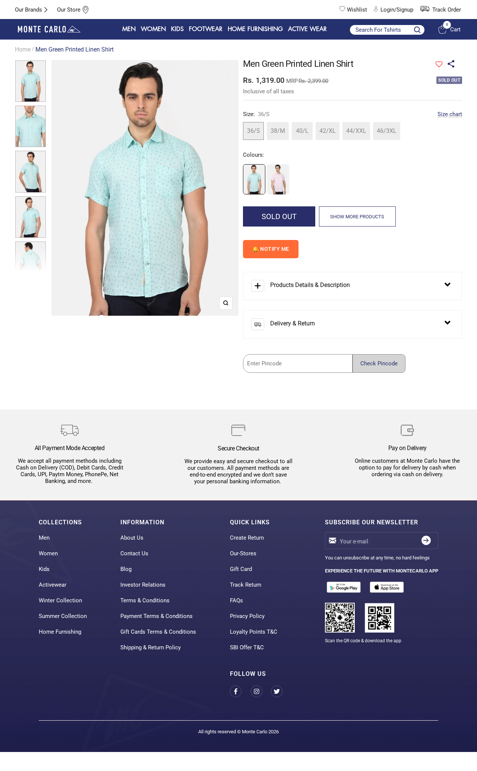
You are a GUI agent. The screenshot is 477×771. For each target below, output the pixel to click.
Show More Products (357, 216)
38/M (278, 130)
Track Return (245, 584)
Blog (126, 569)
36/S (253, 130)
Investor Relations (142, 584)
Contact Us (134, 553)
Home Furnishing (60, 631)
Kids (44, 569)
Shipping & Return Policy (150, 647)
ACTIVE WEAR (307, 29)
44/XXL (356, 130)
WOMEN (153, 29)
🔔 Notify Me (270, 249)
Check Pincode (379, 363)
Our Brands (28, 9)
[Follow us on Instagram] (260, 691)
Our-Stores (243, 553)
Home (23, 49)
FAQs (236, 600)
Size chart (449, 114)
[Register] (426, 540)
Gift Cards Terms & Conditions (158, 631)
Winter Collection (60, 600)
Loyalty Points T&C (253, 631)
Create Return (247, 537)
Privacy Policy (247, 616)
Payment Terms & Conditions (156, 616)
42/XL (327, 130)
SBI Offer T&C (247, 647)
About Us (131, 537)
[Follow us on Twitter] (281, 691)
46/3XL (387, 130)
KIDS (177, 29)
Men (44, 537)
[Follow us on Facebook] (240, 691)
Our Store (68, 9)
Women (48, 553)
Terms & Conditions (145, 600)
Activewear (52, 584)
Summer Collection (63, 616)
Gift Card (241, 569)
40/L (302, 130)
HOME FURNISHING (255, 29)
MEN (129, 29)
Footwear (205, 29)
